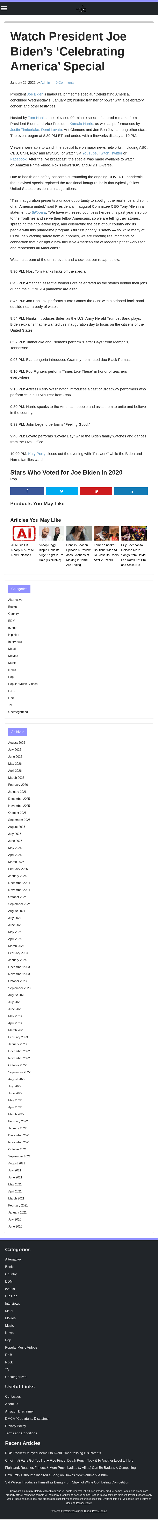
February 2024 (18, 953)
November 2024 (19, 890)
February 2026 (18, 784)
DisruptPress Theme (95, 1511)
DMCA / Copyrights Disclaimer (27, 1418)
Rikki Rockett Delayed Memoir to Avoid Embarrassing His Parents (53, 1453)
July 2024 (14, 918)
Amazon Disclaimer (19, 1411)
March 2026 (16, 777)
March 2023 (16, 1030)
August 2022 (16, 1079)
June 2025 (15, 840)
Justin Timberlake (24, 130)
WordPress (70, 1511)
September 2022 (19, 1072)
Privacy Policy (15, 1426)
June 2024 (15, 925)
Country (13, 613)
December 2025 (19, 798)
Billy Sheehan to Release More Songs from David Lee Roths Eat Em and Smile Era (133, 555)
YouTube (89, 153)
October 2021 (17, 1149)
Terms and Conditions (21, 1433)
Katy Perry (36, 454)
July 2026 (14, 749)
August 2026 (16, 742)
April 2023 (15, 1023)
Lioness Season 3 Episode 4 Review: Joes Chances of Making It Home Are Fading (78, 555)
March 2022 (16, 1114)
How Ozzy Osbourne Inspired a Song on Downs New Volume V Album (56, 1475)
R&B (11, 691)
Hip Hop (13, 634)
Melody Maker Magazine (47, 1491)
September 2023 (19, 988)
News (12, 670)
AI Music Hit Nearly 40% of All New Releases (22, 550)
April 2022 (15, 1107)
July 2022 (14, 1086)
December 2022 (19, 1051)
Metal (12, 648)
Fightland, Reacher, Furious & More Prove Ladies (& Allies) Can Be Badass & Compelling (70, 1467)
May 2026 (15, 763)
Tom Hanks (37, 118)
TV (10, 705)
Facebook (18, 159)
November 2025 (19, 805)
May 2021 (15, 1184)
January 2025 (17, 876)
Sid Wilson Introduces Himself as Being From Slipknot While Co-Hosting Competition (67, 1482)
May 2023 (15, 1016)
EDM (11, 620)
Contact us (13, 1396)
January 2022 (17, 1128)
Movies (13, 655)
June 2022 (15, 1093)
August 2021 (16, 1163)
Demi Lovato (51, 130)
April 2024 (15, 939)
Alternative (15, 599)
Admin (45, 82)
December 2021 (19, 1135)
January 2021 (17, 1212)
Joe (30, 94)
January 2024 (17, 960)
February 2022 (18, 1121)
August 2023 (16, 995)
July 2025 (14, 833)
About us (11, 1404)
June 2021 (15, 1177)
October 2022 (17, 1065)
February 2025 (18, 869)
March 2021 (16, 1198)
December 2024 (19, 883)
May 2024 (15, 932)
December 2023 (19, 967)
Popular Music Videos (23, 684)
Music (12, 662)
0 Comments (65, 82)
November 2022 (19, 1058)
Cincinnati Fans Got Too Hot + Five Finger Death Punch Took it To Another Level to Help (69, 1460)
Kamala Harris (81, 124)
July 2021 (14, 1170)
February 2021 (18, 1205)
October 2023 (17, 981)
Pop (13, 479)
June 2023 (15, 1009)
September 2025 (19, 819)
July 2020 (14, 1219)
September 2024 (19, 904)
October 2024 (17, 897)
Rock (11, 698)
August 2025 (16, 826)
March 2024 (16, 946)
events (12, 627)
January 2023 (17, 1044)
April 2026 (15, 770)
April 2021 (15, 1191)
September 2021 (19, 1156)
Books (12, 606)
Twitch (104, 153)
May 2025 (15, 847)
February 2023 (18, 1037)
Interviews (15, 641)
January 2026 (17, 791)
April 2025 (15, 855)
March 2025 (16, 862)
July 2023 (14, 1002)
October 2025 (17, 812)
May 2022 (15, 1100)
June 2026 (15, 756)
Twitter (116, 153)
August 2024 (16, 911)
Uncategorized (18, 712)
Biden (38, 94)
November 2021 (19, 1142)
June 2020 (15, 1226)
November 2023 (19, 974)
